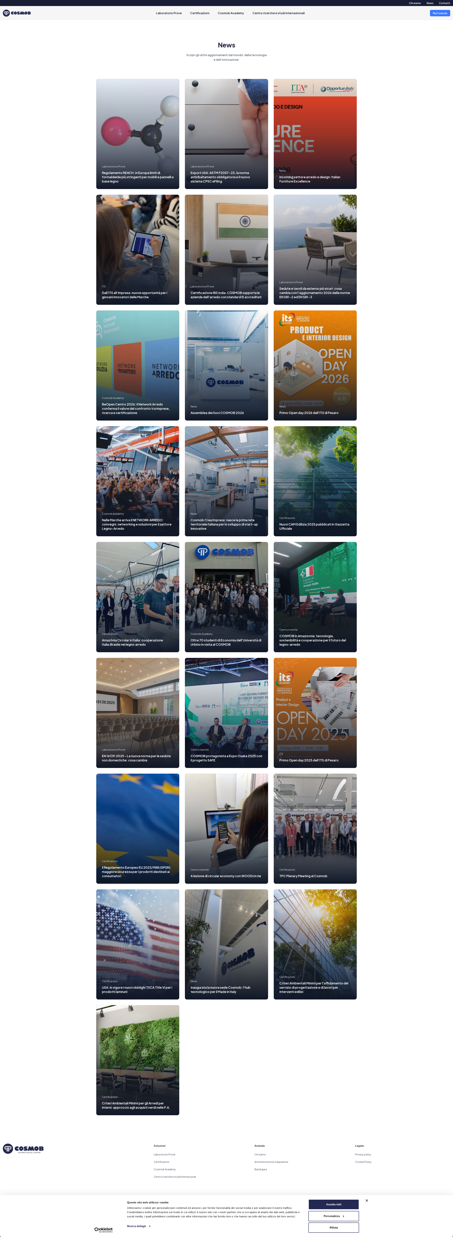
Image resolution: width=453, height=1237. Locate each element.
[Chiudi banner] (367, 1200)
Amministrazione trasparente (271, 1161)
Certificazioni (199, 13)
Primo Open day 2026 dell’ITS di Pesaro (309, 413)
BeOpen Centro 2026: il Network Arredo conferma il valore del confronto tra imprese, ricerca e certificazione (136, 408)
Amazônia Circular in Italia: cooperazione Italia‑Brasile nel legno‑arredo (132, 642)
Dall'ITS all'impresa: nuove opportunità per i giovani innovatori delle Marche (134, 295)
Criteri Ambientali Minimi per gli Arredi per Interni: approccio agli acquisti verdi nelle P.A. (136, 1105)
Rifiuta (334, 1227)
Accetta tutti (333, 1204)
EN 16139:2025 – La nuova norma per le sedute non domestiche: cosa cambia (136, 758)
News (430, 3)
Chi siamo (415, 3)
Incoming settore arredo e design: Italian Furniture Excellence (309, 179)
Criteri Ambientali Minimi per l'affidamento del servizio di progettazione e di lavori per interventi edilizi (313, 987)
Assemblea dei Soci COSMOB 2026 (217, 413)
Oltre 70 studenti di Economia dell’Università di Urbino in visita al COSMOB (226, 642)
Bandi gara (260, 1169)
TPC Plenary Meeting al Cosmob (303, 876)
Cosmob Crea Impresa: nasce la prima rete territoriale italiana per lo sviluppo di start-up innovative (224, 524)
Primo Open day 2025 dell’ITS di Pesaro (309, 760)
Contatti (444, 3)
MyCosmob (440, 13)
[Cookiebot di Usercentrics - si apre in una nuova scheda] (103, 1230)
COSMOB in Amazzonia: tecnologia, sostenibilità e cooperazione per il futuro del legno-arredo (312, 640)
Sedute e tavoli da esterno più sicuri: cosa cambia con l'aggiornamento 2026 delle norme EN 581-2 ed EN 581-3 (314, 292)
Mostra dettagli (136, 1226)
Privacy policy (363, 1154)
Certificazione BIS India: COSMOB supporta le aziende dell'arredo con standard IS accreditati (226, 295)
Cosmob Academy (231, 13)
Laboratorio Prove (169, 13)
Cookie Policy (363, 1161)
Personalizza (332, 1216)
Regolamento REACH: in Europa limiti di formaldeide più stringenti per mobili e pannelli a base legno (138, 177)
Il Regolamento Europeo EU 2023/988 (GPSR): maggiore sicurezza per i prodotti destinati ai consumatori (136, 871)
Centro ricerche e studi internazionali (279, 13)
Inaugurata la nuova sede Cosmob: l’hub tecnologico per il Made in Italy (220, 989)
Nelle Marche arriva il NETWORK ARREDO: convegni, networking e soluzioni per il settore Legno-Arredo (136, 524)
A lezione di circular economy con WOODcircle (226, 876)
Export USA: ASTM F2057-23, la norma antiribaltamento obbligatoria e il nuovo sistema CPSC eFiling (220, 177)
